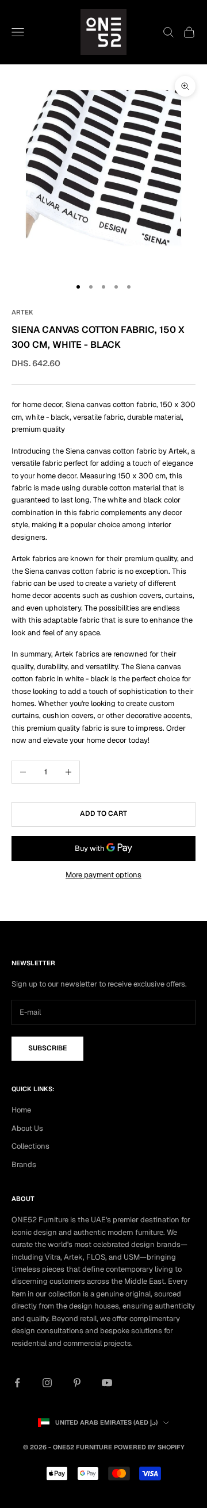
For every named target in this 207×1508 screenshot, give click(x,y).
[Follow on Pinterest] (77, 1382)
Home (21, 1110)
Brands (24, 1164)
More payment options (103, 875)
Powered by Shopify (149, 1447)
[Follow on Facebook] (17, 1382)
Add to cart (103, 813)
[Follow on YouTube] (107, 1382)
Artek (22, 312)
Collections (30, 1146)
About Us (27, 1128)
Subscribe (47, 1048)
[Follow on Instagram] (47, 1382)
